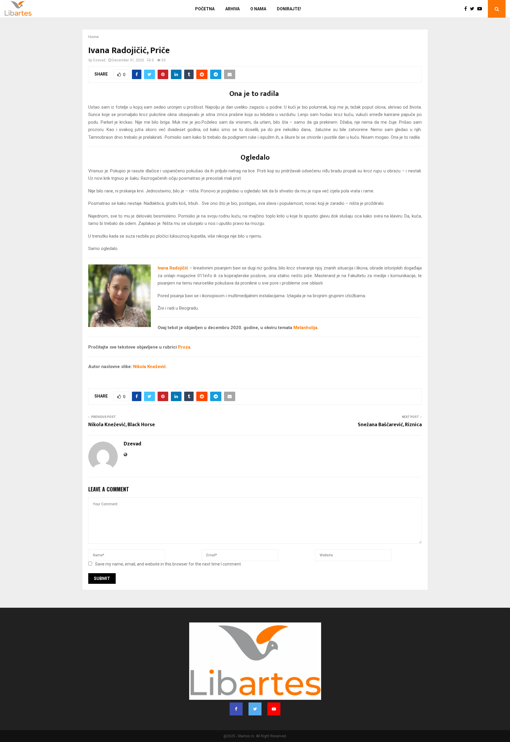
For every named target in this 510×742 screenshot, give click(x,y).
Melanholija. (305, 327)
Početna (205, 8)
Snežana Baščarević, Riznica (390, 424)
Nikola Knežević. (150, 366)
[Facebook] (467, 8)
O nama (258, 8)
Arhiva (232, 8)
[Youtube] (481, 8)
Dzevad (99, 60)
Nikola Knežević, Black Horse (121, 424)
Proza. (185, 347)
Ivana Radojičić (173, 268)
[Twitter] (473, 8)
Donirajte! (289, 8)
